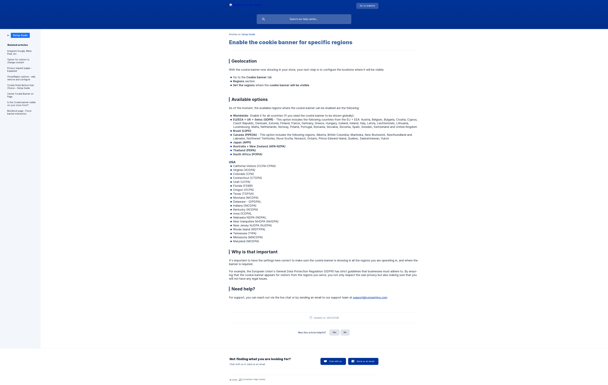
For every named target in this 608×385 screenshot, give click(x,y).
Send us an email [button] (365, 361)
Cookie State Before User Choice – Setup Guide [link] (20, 86)
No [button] (345, 332)
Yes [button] (334, 332)
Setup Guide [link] (248, 34)
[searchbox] (304, 19)
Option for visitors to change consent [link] (18, 61)
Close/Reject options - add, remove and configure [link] (21, 78)
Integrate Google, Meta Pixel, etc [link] (19, 52)
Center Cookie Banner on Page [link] (20, 95)
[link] (18, 35)
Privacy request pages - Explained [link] (19, 69)
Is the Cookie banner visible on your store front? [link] (21, 103)
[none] (246, 6)
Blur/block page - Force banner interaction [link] (19, 112)
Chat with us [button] (335, 361)
